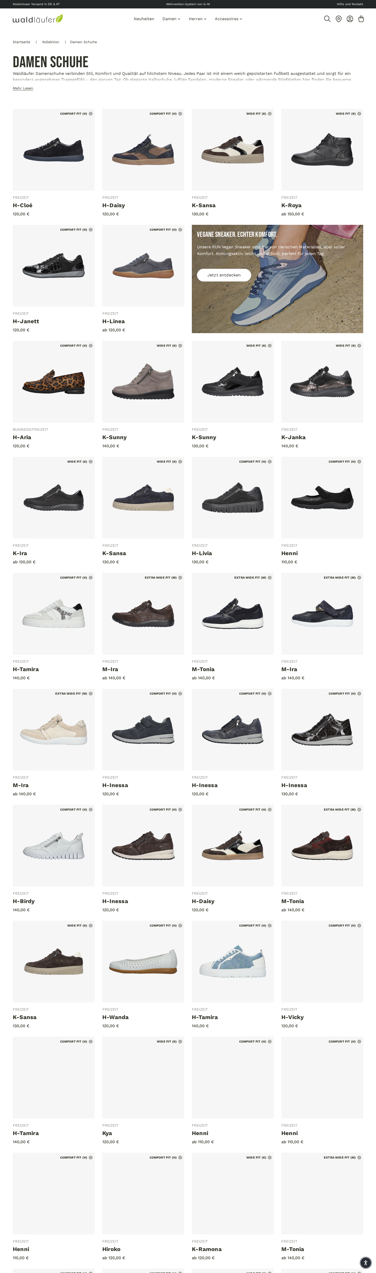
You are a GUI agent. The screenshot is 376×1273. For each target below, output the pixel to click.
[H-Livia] (233, 498)
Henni (289, 553)
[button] (366, 1263)
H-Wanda (115, 1017)
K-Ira (20, 553)
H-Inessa (115, 785)
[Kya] (143, 1077)
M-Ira (110, 669)
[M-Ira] (143, 614)
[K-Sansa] (233, 150)
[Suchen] (327, 19)
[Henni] (322, 498)
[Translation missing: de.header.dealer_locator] (339, 19)
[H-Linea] (143, 266)
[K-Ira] (54, 498)
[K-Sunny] (143, 382)
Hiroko (111, 1249)
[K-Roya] (322, 150)
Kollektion (50, 42)
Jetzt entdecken (224, 275)
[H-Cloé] (54, 150)
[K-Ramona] (233, 1193)
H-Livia (202, 553)
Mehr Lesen (23, 88)
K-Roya (291, 205)
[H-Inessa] (143, 729)
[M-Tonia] (233, 614)
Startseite (21, 42)
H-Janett (26, 321)
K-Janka (293, 437)
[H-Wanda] (143, 961)
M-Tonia (203, 669)
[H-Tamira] (54, 614)
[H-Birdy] (54, 845)
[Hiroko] (143, 1193)
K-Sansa (204, 205)
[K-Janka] (322, 382)
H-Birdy (24, 901)
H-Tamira (26, 669)
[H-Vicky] (322, 961)
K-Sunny (114, 437)
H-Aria (22, 437)
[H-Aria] (54, 382)
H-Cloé (22, 205)
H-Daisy (113, 205)
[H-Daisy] (143, 150)
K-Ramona (207, 1249)
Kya (107, 1133)
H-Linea (113, 321)
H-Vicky (292, 1017)
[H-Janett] (54, 266)
